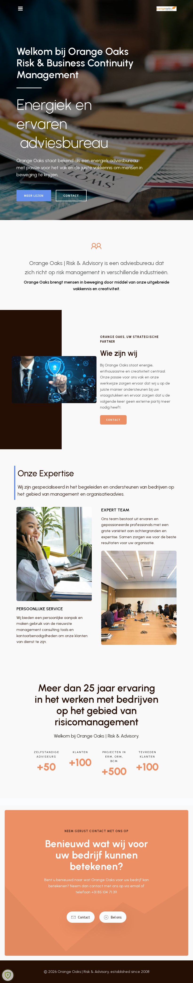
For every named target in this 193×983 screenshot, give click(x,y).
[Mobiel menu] (20, 9)
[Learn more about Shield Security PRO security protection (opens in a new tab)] (8, 975)
